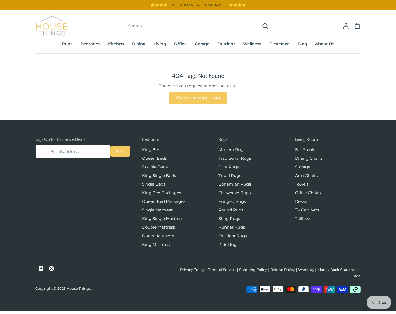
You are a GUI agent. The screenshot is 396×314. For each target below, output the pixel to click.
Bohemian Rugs (234, 184)
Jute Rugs (228, 166)
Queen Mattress (158, 235)
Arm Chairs (306, 175)
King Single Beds (159, 175)
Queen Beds (154, 158)
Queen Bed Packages (163, 201)
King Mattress (156, 244)
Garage (202, 43)
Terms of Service (222, 269)
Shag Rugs (229, 218)
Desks (301, 201)
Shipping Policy (253, 269)
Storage (302, 166)
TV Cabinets (307, 209)
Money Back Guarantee (338, 269)
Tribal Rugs (229, 175)
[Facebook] (40, 268)
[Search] (265, 26)
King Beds (152, 149)
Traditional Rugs (234, 158)
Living (160, 43)
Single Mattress (157, 209)
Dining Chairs (308, 158)
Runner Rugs (231, 227)
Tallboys (303, 218)
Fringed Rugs (232, 201)
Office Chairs (308, 192)
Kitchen (116, 43)
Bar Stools (305, 149)
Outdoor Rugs (232, 235)
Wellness (252, 43)
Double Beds (155, 166)
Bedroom (90, 43)
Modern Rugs (231, 149)
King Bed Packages (161, 192)
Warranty (306, 269)
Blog (302, 43)
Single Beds (153, 184)
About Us (324, 43)
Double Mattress (158, 227)
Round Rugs (230, 209)
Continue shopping (198, 97)
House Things (79, 288)
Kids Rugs (228, 244)
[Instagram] (51, 268)
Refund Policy (282, 269)
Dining (138, 43)
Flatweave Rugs (234, 192)
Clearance (279, 43)
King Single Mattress (162, 218)
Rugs (67, 43)
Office (180, 43)
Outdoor (226, 43)
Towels (301, 184)
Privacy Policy (192, 269)
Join (120, 151)
